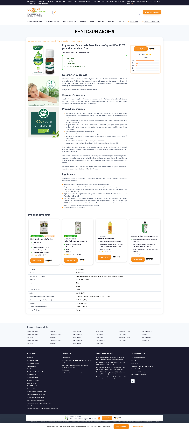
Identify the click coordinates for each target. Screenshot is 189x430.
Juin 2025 (53, 337)
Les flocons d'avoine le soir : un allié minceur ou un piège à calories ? (77, 374)
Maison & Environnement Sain (36, 394)
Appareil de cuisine (33, 380)
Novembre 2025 (32, 340)
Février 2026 (100, 340)
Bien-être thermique (33, 406)
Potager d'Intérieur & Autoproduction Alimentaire (42, 408)
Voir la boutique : (75, 52)
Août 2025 (99, 337)
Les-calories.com (34, 41)
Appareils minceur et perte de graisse (39, 403)
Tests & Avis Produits (152, 21)
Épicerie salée (63, 41)
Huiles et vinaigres (76, 41)
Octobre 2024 (146, 331)
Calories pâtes (66, 357)
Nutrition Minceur (32, 369)
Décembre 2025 (55, 340)
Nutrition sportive (69, 21)
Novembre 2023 (32, 331)
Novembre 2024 (32, 334)
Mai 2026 (30, 343)
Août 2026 (99, 343)
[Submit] (55, 12)
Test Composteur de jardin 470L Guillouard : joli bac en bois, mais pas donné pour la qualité (110, 368)
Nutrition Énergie (32, 377)
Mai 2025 (30, 337)
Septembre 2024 (124, 331)
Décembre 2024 (55, 334)
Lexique (121, 21)
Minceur (101, 21)
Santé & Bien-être (32, 386)
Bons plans (134, 21)
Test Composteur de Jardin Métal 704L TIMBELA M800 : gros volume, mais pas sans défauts (111, 358)
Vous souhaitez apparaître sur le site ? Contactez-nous (144, 2)
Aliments (53, 41)
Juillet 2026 (77, 343)
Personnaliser (138, 426)
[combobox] (96, 12)
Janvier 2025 (77, 334)
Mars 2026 (122, 340)
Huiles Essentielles (33, 360)
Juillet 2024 (77, 331)
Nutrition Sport (31, 374)
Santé (92, 21)
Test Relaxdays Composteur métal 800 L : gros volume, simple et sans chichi (110, 363)
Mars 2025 (122, 334)
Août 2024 (99, 331)
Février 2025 (100, 334)
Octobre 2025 (146, 337)
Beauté (83, 21)
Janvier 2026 (77, 340)
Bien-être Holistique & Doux (35, 400)
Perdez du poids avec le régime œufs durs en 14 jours (76, 361)
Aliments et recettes (35, 21)
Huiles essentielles (33, 363)
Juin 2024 (53, 331)
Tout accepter (121, 426)
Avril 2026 (145, 340)
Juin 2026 (53, 343)
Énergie (111, 21)
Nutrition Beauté (32, 366)
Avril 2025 (145, 334)
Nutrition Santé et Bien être (35, 372)
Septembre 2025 (124, 337)
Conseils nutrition (52, 21)
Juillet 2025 (77, 337)
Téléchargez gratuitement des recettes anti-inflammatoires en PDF (75, 366)
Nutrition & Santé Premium (35, 397)
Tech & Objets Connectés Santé (36, 391)
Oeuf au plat (65, 370)
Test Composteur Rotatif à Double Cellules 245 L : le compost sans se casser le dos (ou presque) (111, 378)
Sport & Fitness (32, 383)
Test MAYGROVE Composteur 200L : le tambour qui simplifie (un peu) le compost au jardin (111, 373)
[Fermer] (123, 418)
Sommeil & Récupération (34, 389)
